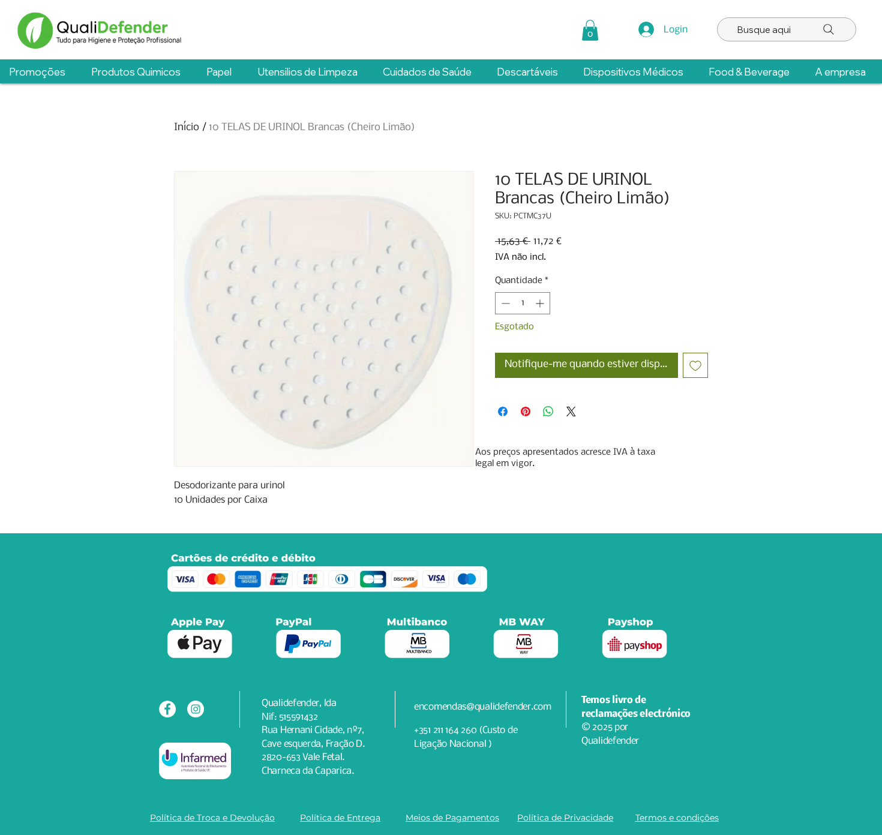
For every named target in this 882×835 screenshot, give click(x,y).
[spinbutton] (522, 303)
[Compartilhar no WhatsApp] (548, 411)
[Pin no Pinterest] (525, 411)
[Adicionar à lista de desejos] (695, 365)
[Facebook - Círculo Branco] (167, 709)
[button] (590, 30)
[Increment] (540, 303)
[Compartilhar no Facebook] (503, 411)
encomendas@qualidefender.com (482, 707)
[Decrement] (504, 303)
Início (186, 127)
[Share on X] (571, 411)
